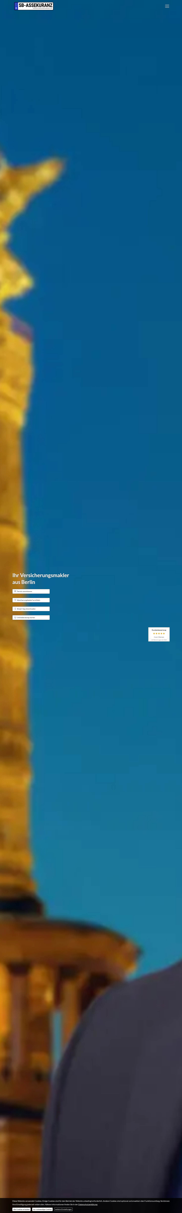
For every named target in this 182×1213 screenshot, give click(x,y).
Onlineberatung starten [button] (26, 617)
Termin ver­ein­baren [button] (24, 591)
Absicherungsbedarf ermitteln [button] (28, 600)
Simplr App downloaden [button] (26, 609)
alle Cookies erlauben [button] (21, 1209)
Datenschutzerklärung (87, 1204)
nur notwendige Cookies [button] (42, 1209)
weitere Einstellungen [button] (63, 1209)
